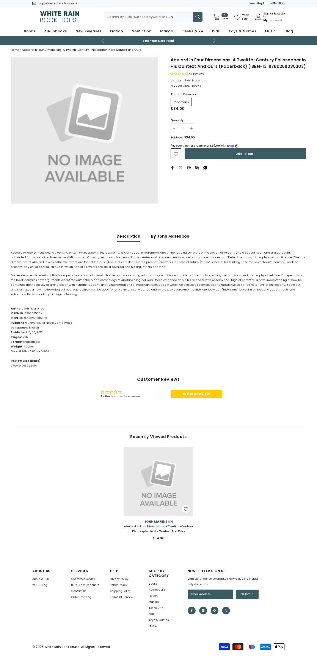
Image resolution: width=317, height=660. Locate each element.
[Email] (197, 167)
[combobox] (148, 17)
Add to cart (245, 154)
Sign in (266, 15)
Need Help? (257, 3)
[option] (158, 495)
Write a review (196, 393)
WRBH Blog (277, 3)
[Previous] (102, 41)
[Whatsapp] (205, 167)
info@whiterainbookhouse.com (58, 3)
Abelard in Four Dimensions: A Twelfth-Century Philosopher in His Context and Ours (158, 528)
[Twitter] (181, 167)
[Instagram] (203, 610)
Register (280, 14)
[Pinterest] (189, 167)
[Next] (214, 41)
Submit (247, 594)
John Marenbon (195, 80)
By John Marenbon (170, 236)
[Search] (153, 17)
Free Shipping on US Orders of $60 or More (198, 41)
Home (15, 50)
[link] (176, 153)
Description (128, 236)
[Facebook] (172, 167)
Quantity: (177, 120)
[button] (179, 74)
